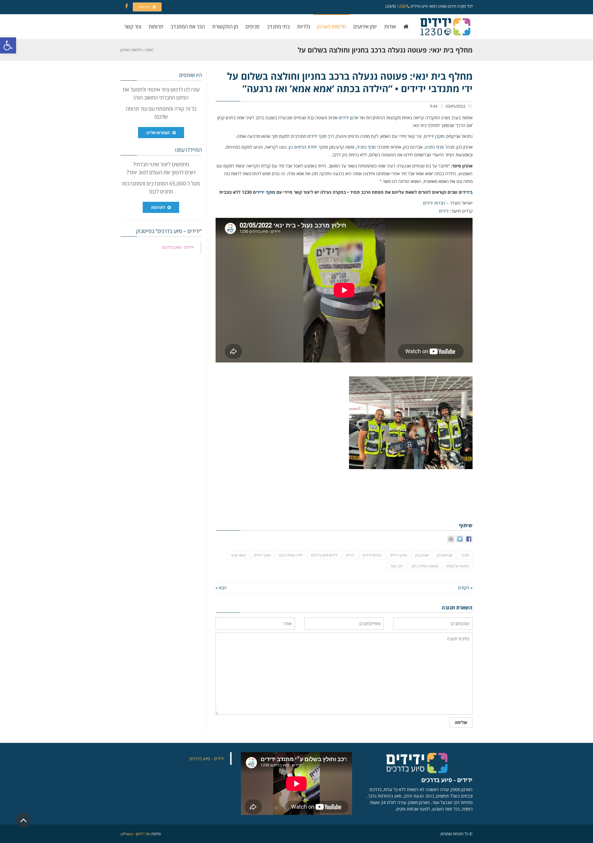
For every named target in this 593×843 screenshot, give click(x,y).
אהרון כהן (422, 555)
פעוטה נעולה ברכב (424, 566)
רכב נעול (396, 566)
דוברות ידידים (434, 203)
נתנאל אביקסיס (457, 566)
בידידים (466, 192)
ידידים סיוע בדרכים (324, 555)
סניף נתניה (434, 147)
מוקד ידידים (316, 136)
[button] (8, 45)
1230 (401, 6)
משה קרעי (238, 555)
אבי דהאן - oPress (135, 834)
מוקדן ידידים (434, 136)
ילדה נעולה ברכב (291, 555)
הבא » (221, 588)
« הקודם (465, 588)
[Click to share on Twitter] (460, 539)
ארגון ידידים (348, 118)
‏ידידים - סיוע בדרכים (178, 247)
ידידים (444, 211)
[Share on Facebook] (469, 539)
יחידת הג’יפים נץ (303, 147)
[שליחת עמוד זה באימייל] (451, 539)
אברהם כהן (444, 555)
